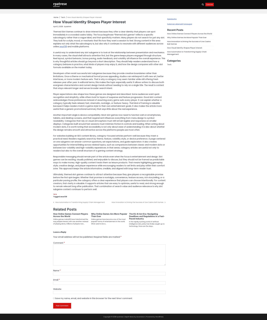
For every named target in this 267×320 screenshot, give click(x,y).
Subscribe (209, 4)
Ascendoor (140, 317)
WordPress (159, 317)
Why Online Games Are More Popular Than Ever (109, 215)
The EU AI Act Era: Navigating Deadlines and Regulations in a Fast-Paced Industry (147, 216)
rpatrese (60, 3)
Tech (55, 194)
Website (57, 289)
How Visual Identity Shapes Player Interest (184, 48)
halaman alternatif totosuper (179, 24)
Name (57, 270)
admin (68, 26)
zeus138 (63, 46)
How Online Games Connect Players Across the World (70, 215)
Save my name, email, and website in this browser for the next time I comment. (94, 298)
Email (56, 279)
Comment (59, 242)
